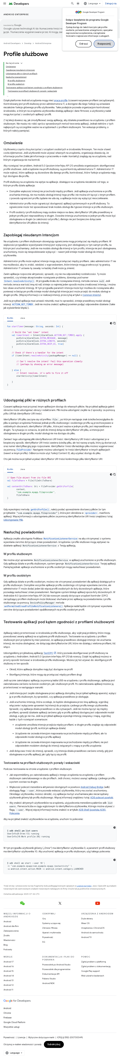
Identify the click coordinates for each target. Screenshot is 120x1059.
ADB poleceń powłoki (101, 797)
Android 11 (8, 989)
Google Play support (90, 971)
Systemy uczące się (51, 923)
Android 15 (9, 971)
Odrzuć (83, 43)
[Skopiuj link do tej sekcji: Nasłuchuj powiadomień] (47, 532)
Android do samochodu (92, 932)
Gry (44, 918)
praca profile (61, 100)
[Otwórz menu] (5, 3)
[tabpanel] (60, 355)
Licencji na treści (84, 886)
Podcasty (8, 949)
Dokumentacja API (50, 974)
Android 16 (9, 966)
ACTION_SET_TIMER (22, 304)
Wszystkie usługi (11, 1027)
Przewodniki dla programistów (56, 969)
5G (43, 942)
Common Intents (91, 295)
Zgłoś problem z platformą (93, 961)
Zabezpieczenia (11, 931)
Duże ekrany (87, 918)
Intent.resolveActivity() (19, 281)
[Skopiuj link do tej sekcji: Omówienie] (26, 143)
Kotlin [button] (10, 318)
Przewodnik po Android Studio (56, 964)
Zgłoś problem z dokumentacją (95, 966)
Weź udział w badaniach (92, 975)
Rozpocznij (104, 43)
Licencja (21, 1037)
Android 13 (8, 980)
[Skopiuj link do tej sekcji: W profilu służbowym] (35, 554)
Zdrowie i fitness (49, 928)
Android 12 (9, 985)
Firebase (8, 1017)
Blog (6, 944)
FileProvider (24, 449)
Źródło (7, 935)
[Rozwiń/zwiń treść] (21, 63)
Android (7, 921)
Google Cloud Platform (14, 1022)
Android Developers (12, 43)
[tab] (10, 317)
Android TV (86, 937)
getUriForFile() (40, 509)
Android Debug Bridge (91, 787)
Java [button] (22, 318)
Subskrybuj (53, 1044)
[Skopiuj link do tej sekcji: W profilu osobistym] (34, 576)
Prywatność (47, 937)
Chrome (7, 1013)
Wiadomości (9, 940)
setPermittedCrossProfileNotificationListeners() (33, 606)
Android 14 (9, 975)
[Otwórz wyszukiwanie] (72, 3)
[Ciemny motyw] (111, 323)
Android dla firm (11, 926)
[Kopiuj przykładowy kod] (114, 323)
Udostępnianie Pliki (13, 520)
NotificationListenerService (60, 538)
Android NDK (48, 983)
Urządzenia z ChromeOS (92, 928)
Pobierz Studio (49, 978)
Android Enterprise (16, 14)
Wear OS (85, 923)
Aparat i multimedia (51, 932)
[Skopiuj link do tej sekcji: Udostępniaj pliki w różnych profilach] (69, 400)
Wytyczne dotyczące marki (41, 1037)
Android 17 (9, 961)
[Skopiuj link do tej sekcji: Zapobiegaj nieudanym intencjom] (62, 235)
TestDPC (48, 653)
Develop (27, 43)
